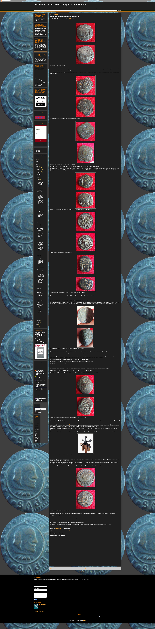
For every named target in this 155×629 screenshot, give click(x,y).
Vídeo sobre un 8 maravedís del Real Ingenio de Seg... (40, 249)
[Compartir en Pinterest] (69, 528)
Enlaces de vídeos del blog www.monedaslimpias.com (40, 315)
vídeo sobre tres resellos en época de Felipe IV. (40, 306)
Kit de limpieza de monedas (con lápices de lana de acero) (40, 31)
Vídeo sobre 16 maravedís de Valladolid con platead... (40, 202)
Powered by (37, 108)
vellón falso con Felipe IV (75, 529)
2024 (37, 159)
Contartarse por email (100, 617)
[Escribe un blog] (65, 528)
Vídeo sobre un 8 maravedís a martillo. (40, 215)
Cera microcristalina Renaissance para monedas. (40, 34)
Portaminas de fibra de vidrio (40, 28)
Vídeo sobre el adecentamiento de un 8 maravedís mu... (40, 234)
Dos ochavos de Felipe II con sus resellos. (40, 253)
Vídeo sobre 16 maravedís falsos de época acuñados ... (40, 267)
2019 (37, 324)
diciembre (39, 167)
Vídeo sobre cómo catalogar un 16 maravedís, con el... (40, 276)
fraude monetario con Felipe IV (58, 529)
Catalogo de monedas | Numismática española (40, 377)
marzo (38, 318)
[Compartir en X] (66, 528)
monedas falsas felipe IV (67, 529)
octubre (38, 171)
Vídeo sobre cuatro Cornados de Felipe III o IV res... (40, 224)
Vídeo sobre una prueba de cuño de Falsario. (40, 211)
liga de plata (71, 424)
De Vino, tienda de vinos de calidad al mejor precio (40, 389)
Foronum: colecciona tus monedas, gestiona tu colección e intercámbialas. (40, 394)
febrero (38, 320)
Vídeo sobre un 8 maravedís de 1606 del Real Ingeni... (40, 262)
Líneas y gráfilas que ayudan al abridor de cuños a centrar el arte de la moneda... (37, 437)
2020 (37, 166)
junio (38, 177)
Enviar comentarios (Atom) (87, 571)
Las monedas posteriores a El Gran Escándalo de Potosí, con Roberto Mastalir (41, 366)
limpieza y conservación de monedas (39, 611)
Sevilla (70, 18)
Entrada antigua (117, 568)
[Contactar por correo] (99, 616)
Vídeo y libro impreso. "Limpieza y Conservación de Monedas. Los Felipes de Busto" (40, 334)
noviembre (39, 169)
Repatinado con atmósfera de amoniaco (37, 429)
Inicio (86, 568)
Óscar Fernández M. (43, 604)
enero (38, 322)
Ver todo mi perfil (41, 605)
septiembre (39, 172)
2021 (37, 164)
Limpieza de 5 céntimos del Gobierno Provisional (40, 294)
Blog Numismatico (39, 364)
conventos (87, 299)
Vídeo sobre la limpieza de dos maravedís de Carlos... (40, 285)
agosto (38, 174)
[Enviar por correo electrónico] (64, 528)
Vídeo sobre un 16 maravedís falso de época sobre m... (40, 244)
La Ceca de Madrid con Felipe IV (39, 289)
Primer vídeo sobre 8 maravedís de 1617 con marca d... (40, 206)
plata (90, 68)
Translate (39, 412)
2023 (37, 161)
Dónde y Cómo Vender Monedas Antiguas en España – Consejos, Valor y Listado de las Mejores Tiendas (41, 384)
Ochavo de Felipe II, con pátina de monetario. (40, 229)
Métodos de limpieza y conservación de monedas (37, 423)
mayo (38, 179)
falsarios (53, 295)
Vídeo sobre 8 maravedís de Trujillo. (40, 298)
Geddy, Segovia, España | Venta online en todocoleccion (41, 399)
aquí (95, 295)
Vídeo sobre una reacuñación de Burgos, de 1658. (40, 311)
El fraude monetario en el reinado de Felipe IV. (40, 239)
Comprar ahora (39, 117)
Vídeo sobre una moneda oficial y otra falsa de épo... (40, 271)
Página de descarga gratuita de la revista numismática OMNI (40, 19)
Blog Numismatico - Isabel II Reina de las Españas (40, 371)
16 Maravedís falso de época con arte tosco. (40, 192)
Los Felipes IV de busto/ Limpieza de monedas (60, 4)
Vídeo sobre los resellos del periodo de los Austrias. (40, 197)
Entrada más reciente (54, 568)
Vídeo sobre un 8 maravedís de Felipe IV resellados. (40, 281)
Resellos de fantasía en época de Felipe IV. (39, 257)
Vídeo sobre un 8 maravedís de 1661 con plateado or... (40, 220)
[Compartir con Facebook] (67, 528)
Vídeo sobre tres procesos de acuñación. (40, 183)
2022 (37, 162)
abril (38, 180)
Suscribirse (40, 104)
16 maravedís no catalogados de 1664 (40, 301)
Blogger (84, 620)
